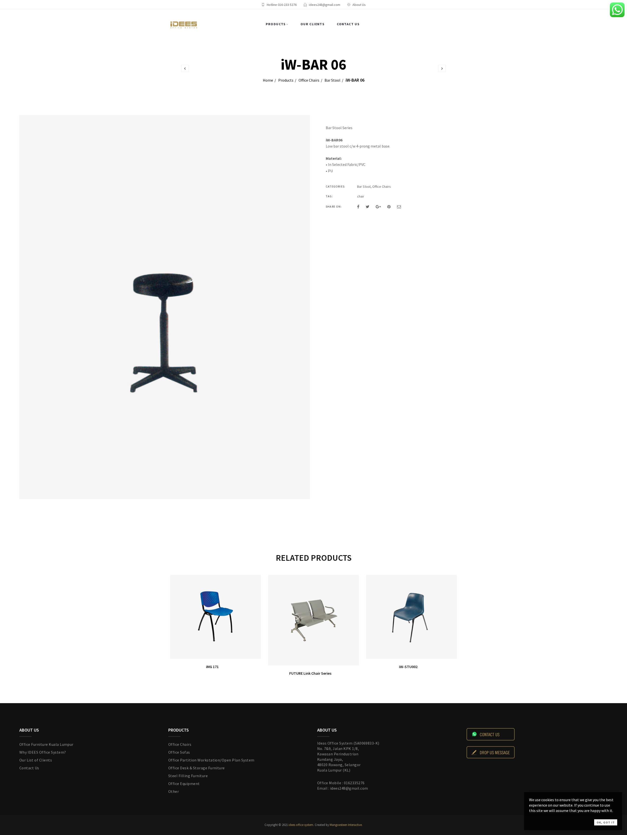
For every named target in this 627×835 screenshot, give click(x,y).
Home (268, 80)
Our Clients (313, 24)
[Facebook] (358, 206)
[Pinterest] (389, 206)
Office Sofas (179, 752)
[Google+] (378, 206)
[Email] (399, 206)
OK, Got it (606, 822)
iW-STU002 (408, 666)
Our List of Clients (35, 760)
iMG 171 (212, 666)
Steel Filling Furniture (188, 775)
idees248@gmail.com (324, 4)
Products (276, 24)
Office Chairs (309, 80)
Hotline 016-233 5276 (282, 4)
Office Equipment (184, 783)
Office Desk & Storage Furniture (196, 767)
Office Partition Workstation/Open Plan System (211, 760)
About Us (359, 4)
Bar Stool (332, 80)
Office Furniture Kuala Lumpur (46, 744)
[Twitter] (367, 206)
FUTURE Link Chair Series (310, 673)
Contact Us (348, 24)
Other (173, 791)
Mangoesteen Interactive (346, 825)
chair (360, 196)
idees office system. (301, 825)
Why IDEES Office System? (42, 752)
